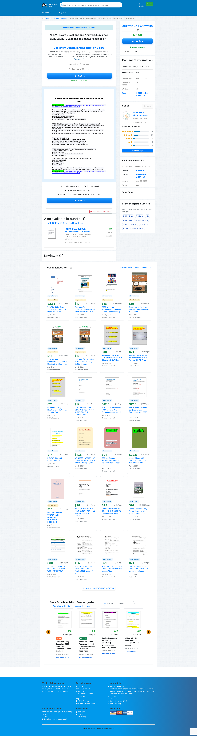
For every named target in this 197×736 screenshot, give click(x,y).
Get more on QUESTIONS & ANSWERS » (135, 268)
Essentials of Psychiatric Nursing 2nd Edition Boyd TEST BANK (139, 309)
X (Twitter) (81, 717)
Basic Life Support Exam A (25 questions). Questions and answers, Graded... (109, 643)
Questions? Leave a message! (55, 719)
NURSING (46, 18)
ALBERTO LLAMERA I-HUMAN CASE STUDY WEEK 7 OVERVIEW (56, 568)
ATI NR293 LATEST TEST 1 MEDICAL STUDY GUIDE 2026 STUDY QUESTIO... (85, 460)
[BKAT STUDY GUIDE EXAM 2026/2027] (57, 438)
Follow (149, 106)
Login (141, 6)
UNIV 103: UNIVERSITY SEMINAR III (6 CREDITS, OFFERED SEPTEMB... (111, 511)
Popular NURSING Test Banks (121, 694)
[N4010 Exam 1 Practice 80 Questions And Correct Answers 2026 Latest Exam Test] (139, 387)
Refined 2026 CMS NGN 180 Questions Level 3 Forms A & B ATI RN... (138, 357)
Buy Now (81, 76)
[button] (48, 632)
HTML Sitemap (83, 701)
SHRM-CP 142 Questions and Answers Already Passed (132, 641)
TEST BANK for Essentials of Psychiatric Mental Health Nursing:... (112, 309)
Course (125, 170)
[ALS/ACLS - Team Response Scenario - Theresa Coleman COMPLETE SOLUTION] (87, 619)
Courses (45, 13)
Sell (150, 4)
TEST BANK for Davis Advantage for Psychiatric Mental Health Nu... (57, 309)
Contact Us (80, 696)
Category (125, 174)
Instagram (81, 712)
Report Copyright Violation (102, 212)
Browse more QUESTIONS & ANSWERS (98, 588)
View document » (62, 657)
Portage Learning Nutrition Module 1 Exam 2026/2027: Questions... (57, 409)
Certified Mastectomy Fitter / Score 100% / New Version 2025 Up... (139, 568)
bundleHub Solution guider (140, 114)
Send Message (137, 150)
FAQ (45, 717)
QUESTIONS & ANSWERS (60, 18)
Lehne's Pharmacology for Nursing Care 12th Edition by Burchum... (138, 511)
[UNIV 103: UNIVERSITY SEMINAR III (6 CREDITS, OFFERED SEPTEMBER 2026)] (112, 488)
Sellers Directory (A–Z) (86, 704)
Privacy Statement (83, 689)
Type (124, 93)
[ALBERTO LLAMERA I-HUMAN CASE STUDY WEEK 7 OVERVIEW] (57, 546)
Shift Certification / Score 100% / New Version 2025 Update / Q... (112, 568)
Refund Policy (81, 691)
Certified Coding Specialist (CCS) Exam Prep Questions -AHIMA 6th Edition (63, 646)
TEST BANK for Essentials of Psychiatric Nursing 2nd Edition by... (57, 361)
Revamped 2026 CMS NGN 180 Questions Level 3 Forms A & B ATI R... (112, 357)
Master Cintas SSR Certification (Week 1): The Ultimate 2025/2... (138, 460)
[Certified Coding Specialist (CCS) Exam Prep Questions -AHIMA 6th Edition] (64, 619)
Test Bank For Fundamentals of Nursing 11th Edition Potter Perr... (85, 309)
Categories (62, 13)
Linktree (80, 714)
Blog (77, 699)
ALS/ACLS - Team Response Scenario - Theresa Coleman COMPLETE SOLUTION (87, 646)
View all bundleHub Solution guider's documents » (72, 606)
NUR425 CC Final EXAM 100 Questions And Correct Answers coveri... (112, 409)
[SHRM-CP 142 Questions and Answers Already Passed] (133, 619)
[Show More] (79, 59)
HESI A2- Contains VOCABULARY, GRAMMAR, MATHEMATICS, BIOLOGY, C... (54, 517)
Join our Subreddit (117, 686)
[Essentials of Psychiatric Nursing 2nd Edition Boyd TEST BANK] (139, 283)
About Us (79, 686)
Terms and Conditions (84, 694)
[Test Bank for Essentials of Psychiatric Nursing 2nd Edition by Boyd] (85, 335)
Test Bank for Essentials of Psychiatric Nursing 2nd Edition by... (84, 361)
